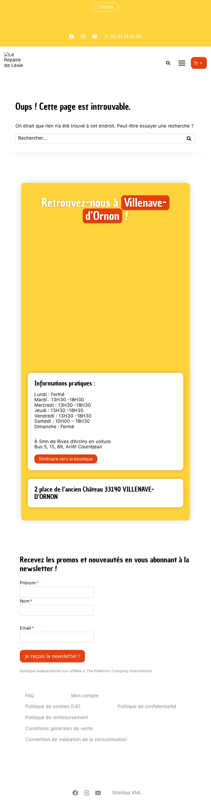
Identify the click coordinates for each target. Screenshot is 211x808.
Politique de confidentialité (147, 706)
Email (27, 628)
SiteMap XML (126, 792)
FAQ (29, 695)
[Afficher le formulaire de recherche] (168, 63)
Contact (105, 7)
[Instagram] (86, 793)
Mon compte (85, 695)
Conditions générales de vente (59, 728)
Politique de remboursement (56, 717)
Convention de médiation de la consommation (76, 739)
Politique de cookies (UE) (52, 706)
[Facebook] (75, 793)
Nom (26, 601)
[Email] (98, 793)
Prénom (29, 582)
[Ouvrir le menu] (181, 63)
